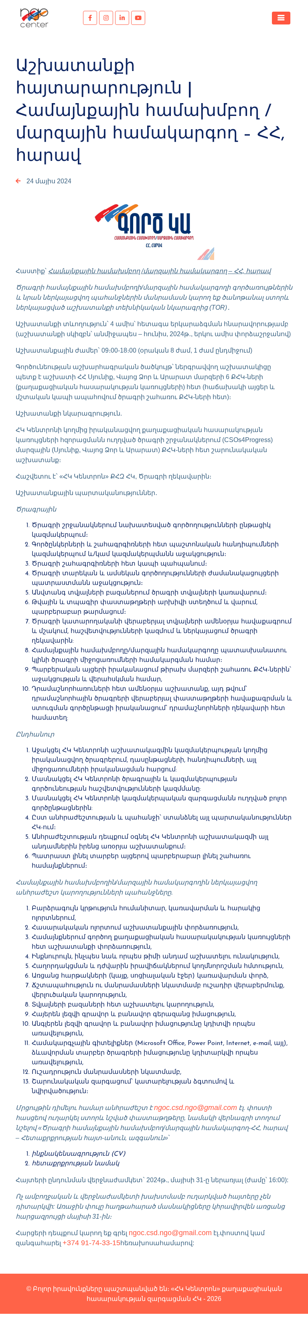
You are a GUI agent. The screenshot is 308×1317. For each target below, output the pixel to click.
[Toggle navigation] (281, 18)
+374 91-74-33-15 (91, 1243)
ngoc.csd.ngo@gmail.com (195, 1108)
